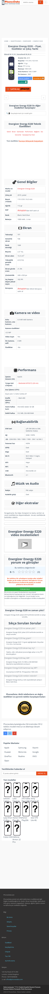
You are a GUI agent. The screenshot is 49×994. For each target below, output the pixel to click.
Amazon (22, 210)
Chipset (7, 952)
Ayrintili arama (10, 961)
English (21, 987)
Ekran (14, 132)
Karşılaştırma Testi (28, 135)
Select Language (8, 987)
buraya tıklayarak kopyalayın (31, 141)
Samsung (22, 747)
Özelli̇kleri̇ (8, 943)
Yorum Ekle (25, 589)
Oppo (6, 760)
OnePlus (8, 756)
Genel (9, 132)
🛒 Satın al (13, 89)
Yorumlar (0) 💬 (38, 78)
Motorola (22, 752)
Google (35, 752)
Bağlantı (37, 132)
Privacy (9, 931)
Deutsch (32, 987)
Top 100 (7, 956)
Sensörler (18, 135)
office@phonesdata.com (14, 979)
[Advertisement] (24, 22)
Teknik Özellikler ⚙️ (25, 78)
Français (37, 987)
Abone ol (42, 773)
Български (28, 989)
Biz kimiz (10, 917)
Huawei (7, 752)
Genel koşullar (11, 926)
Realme (21, 756)
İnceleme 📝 (23, 82)
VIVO (34, 756)
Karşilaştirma (9, 947)
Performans (29, 132)
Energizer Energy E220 (26, 189)
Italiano (11, 989)
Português (17, 989)
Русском (6, 989)
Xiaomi (35, 747)
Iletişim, (9, 922)
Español (26, 987)
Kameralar (20, 132)
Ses (42, 132)
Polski (23, 989)
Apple (6, 747)
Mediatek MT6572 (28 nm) (28, 383)
